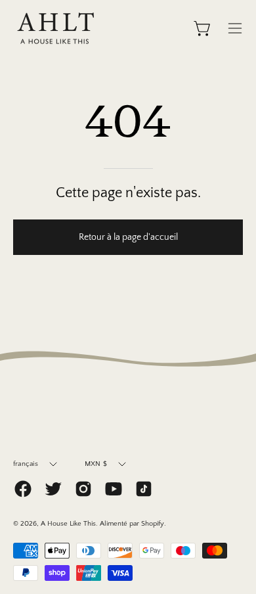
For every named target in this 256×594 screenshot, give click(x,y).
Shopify (152, 524)
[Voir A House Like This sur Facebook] (23, 489)
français (25, 464)
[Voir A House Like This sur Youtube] (113, 489)
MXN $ (96, 464)
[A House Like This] (55, 28)
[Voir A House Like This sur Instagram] (83, 489)
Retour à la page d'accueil (128, 237)
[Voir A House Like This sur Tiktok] (144, 489)
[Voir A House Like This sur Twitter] (53, 489)
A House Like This (68, 524)
